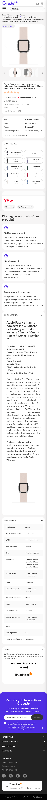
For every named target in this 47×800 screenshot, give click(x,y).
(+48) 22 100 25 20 (9, 762)
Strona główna (7, 15)
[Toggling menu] (4, 8)
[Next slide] (41, 46)
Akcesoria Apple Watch (10, 17)
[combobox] (27, 8)
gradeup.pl (21, 797)
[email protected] (11, 305)
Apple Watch (20, 15)
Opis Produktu (11, 315)
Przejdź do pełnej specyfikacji (15, 135)
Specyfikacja (10, 520)
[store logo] (10, 3)
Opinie (7, 650)
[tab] (23, 315)
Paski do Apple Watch (30, 17)
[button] (37, 3)
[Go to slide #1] (15, 72)
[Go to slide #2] (28, 72)
